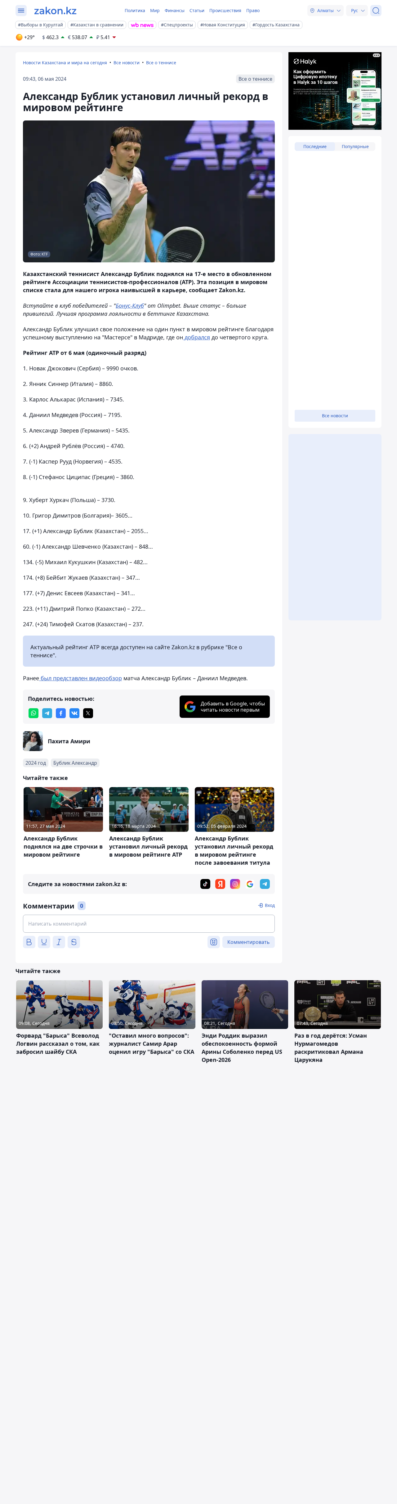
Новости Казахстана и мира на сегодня (65, 63)
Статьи (197, 10)
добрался (196, 337)
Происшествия (225, 10)
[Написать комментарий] (149, 924)
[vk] (74, 713)
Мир (155, 10)
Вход (270, 905)
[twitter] (88, 713)
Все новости (127, 63)
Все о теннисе (161, 63)
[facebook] (60, 713)
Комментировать (248, 942)
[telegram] (47, 713)
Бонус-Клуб (130, 305)
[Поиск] (375, 10)
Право (253, 10)
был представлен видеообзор (80, 678)
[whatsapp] (33, 713)
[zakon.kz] (55, 10)
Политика (135, 10)
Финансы (175, 10)
